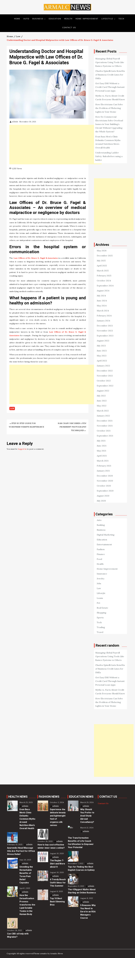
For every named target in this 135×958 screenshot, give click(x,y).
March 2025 (103, 270)
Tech (121, 19)
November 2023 (105, 330)
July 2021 (101, 440)
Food (99, 559)
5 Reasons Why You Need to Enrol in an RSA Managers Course (88, 911)
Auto (26, 19)
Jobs (99, 583)
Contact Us (69, 28)
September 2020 (105, 490)
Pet (98, 603)
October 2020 (104, 485)
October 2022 (104, 380)
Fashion (101, 549)
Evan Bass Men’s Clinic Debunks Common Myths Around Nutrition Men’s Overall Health (27, 819)
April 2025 (102, 265)
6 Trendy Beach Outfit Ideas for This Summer (58, 882)
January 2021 (103, 470)
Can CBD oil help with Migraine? (17, 935)
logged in (22, 449)
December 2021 (104, 420)
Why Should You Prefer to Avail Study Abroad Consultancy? (87, 815)
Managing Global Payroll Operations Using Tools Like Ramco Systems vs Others (109, 62)
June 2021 (101, 445)
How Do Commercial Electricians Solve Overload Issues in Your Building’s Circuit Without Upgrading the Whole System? (109, 124)
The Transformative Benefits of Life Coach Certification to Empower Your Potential (81, 843)
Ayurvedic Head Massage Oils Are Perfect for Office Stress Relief (21, 851)
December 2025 (105, 255)
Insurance (102, 573)
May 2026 (101, 250)
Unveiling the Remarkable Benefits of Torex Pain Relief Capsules (26, 875)
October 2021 (103, 430)
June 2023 (102, 350)
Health (68, 19)
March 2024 (103, 310)
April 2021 (102, 455)
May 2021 (101, 450)
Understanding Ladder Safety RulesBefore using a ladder (108, 156)
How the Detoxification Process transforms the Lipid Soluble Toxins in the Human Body (27, 904)
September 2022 (105, 385)
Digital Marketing (105, 534)
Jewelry (100, 578)
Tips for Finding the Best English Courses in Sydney (81, 868)
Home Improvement (87, 19)
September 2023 (105, 335)
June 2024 (102, 300)
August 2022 (103, 390)
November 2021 (105, 425)
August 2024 (103, 290)
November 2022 (105, 375)
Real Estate (102, 607)
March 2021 (103, 460)
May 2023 (101, 355)
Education (55, 19)
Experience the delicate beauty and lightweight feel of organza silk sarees (58, 817)
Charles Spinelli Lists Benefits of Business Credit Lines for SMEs (110, 75)
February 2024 (104, 315)
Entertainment (104, 544)
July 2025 (101, 260)
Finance (101, 554)
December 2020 (105, 475)
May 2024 (102, 305)
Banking (101, 525)
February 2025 (104, 275)
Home (17, 19)
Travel (100, 632)
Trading (101, 627)
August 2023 (103, 340)
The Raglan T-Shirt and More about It (57, 863)
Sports (100, 617)
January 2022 (103, 415)
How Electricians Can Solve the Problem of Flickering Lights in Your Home (109, 108)
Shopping (101, 612)
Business (37, 19)
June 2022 (102, 400)
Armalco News (56, 953)
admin (15, 121)
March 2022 (103, 410)
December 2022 (105, 370)
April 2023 (102, 360)
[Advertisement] (55, 144)
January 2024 (103, 320)
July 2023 (101, 345)
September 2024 (105, 285)
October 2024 (104, 280)
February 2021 (104, 465)
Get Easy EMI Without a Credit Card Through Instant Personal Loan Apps (110, 87)
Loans (100, 598)
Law (12, 408)
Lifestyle (107, 19)
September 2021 (105, 435)
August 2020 (103, 495)
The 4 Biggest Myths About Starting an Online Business (82, 891)
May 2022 (101, 405)
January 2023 (103, 365)
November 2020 (105, 480)
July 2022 (101, 395)
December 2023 (105, 325)
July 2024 (101, 295)
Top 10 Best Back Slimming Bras (57, 901)
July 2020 (101, 500)
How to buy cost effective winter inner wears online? (51, 846)
